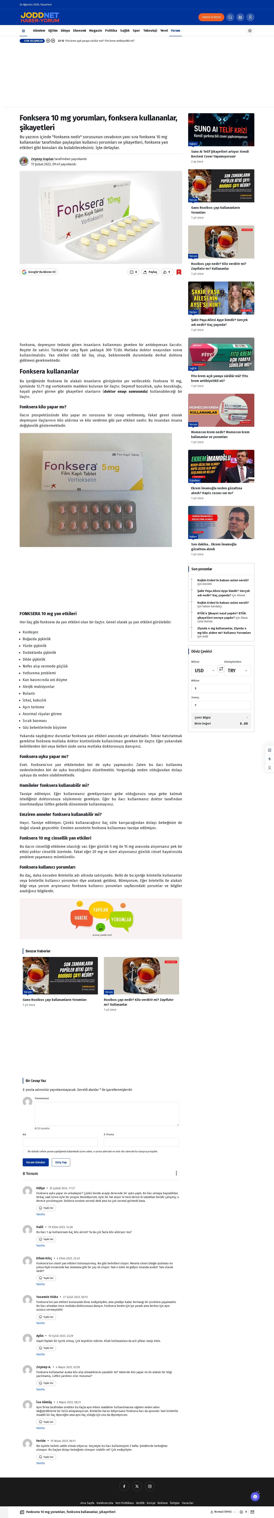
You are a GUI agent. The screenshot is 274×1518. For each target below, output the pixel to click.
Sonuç (195, 697)
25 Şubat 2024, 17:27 (62, 1188)
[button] (240, 17)
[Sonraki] (53, 41)
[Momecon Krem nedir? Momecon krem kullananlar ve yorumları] (221, 420)
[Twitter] (137, 1486)
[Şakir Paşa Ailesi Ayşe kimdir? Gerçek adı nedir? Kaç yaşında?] (221, 308)
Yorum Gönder (35, 1162)
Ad (24, 1134)
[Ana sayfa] (23, 30)
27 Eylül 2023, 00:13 (75, 1297)
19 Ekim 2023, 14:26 (60, 1227)
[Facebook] (124, 1486)
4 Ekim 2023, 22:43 (68, 1258)
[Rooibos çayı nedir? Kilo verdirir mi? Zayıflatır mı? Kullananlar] (141, 984)
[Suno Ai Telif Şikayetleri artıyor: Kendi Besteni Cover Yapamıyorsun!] (221, 139)
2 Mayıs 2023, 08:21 (69, 1402)
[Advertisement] (137, 79)
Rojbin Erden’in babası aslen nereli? (223, 580)
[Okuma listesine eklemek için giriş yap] (179, 272)
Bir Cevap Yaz (36, 1081)
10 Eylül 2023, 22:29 (60, 1336)
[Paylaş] (251, 1511)
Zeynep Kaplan (42, 159)
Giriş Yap (61, 1162)
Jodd (205, 636)
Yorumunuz (42, 1098)
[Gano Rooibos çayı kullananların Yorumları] (60, 984)
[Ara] (230, 17)
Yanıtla (40, 1214)
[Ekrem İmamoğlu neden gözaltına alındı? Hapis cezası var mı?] (221, 476)
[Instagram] (150, 1486)
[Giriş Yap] (250, 17)
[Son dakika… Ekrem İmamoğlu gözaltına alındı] (221, 532)
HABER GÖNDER (211, 17)
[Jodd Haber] (40, 17)
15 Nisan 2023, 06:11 (63, 1441)
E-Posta (109, 1134)
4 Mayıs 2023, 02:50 (68, 1367)
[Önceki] (48, 41)
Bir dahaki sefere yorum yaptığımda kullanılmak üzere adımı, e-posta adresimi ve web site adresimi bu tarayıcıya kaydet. (93, 1151)
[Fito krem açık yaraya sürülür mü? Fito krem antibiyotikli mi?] (221, 364)
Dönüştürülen (232, 661)
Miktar (195, 661)
